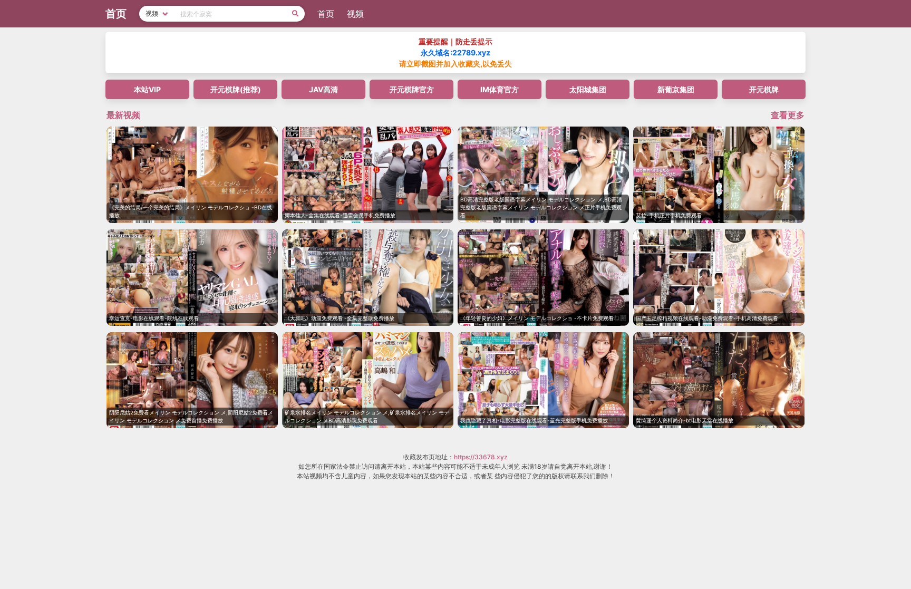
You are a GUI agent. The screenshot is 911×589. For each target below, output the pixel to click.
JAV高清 (323, 89)
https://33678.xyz (481, 457)
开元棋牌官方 (412, 89)
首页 (325, 13)
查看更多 (788, 115)
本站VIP (147, 89)
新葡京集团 (675, 89)
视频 (355, 13)
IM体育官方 (499, 89)
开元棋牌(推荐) (235, 89)
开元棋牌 (764, 89)
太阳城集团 (587, 89)
